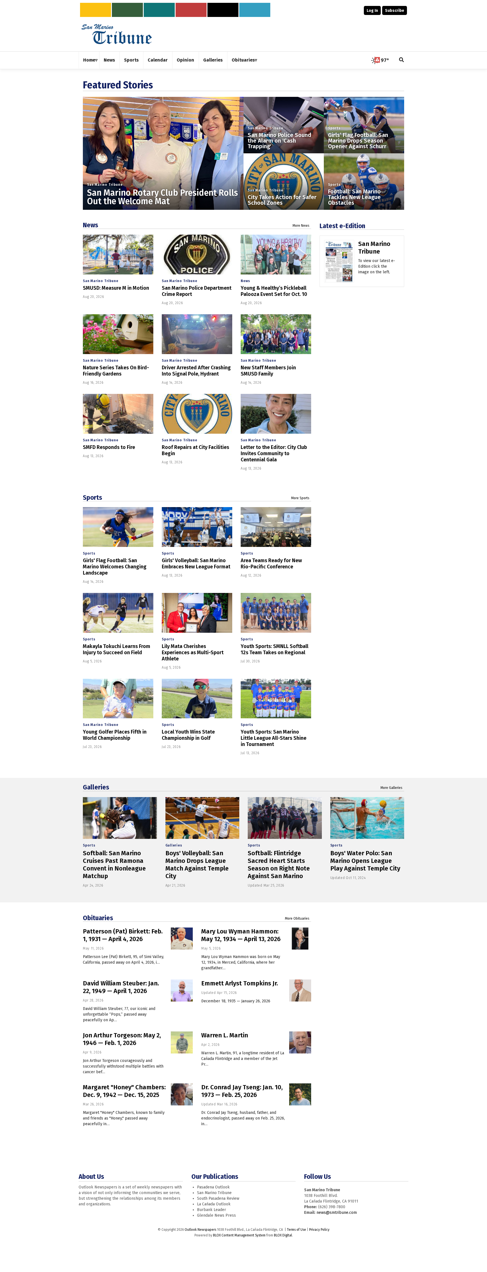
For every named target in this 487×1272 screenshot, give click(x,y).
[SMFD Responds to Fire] (118, 414)
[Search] (401, 60)
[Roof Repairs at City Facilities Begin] (197, 414)
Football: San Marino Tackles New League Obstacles (354, 197)
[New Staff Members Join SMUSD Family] (276, 334)
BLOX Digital (283, 1235)
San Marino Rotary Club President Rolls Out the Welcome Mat (162, 197)
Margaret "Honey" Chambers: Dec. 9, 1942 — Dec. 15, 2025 (124, 1091)
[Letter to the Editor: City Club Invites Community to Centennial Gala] (276, 414)
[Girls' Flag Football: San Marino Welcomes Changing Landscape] (118, 527)
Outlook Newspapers (200, 1230)
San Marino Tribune (104, 185)
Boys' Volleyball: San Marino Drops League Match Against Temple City (197, 864)
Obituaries (98, 918)
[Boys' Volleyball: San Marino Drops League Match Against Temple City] (202, 818)
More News (301, 226)
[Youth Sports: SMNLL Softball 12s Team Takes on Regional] (276, 613)
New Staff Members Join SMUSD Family (268, 371)
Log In (372, 10)
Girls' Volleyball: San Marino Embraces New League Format (196, 563)
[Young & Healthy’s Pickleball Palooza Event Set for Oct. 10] (276, 254)
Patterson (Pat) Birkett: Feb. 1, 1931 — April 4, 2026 (123, 935)
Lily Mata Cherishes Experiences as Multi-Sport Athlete (192, 652)
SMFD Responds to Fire (109, 447)
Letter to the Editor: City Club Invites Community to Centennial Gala (274, 453)
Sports (334, 128)
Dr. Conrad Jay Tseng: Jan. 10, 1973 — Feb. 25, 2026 (242, 1091)
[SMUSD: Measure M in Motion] (118, 254)
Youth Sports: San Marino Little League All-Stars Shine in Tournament (273, 738)
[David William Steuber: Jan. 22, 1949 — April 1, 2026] (182, 990)
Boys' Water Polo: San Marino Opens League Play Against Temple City (365, 860)
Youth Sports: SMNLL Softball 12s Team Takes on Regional (274, 649)
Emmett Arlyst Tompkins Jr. (239, 983)
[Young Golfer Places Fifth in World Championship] (118, 699)
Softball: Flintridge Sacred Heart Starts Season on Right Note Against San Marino (279, 864)
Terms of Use (296, 1230)
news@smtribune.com (336, 1212)
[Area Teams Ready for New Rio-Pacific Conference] (276, 527)
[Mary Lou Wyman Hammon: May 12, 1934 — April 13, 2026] (300, 939)
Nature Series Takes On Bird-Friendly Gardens (116, 371)
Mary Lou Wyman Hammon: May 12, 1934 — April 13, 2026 (241, 935)
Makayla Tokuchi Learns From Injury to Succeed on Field (116, 649)
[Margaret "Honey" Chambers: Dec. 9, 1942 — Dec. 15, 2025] (182, 1094)
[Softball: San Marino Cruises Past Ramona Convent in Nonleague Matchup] (120, 818)
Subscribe (394, 10)
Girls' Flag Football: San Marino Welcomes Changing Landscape (115, 566)
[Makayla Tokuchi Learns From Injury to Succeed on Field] (118, 613)
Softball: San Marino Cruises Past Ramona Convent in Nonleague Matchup (114, 864)
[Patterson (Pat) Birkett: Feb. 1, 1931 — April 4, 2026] (182, 939)
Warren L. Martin (224, 1035)
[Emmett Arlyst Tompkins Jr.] (300, 990)
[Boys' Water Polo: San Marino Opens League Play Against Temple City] (367, 818)
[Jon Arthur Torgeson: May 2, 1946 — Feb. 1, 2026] (182, 1042)
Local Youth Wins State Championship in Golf (188, 735)
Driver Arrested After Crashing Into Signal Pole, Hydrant (196, 371)
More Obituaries (297, 918)
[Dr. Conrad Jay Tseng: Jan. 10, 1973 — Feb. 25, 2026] (300, 1094)
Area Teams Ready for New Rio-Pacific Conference (271, 563)
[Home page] (117, 33)
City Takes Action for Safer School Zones (282, 200)
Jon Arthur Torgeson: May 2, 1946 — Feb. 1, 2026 (122, 1039)
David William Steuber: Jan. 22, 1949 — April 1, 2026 (121, 987)
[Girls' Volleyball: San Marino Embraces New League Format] (197, 527)
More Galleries (391, 788)
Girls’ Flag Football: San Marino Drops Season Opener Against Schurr (358, 141)
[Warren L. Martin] (300, 1042)
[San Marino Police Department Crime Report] (197, 254)
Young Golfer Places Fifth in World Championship (115, 735)
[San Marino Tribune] (339, 263)
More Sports (300, 498)
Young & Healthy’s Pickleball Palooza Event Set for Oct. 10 (274, 291)
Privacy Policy (319, 1230)
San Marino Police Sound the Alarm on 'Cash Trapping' (279, 141)
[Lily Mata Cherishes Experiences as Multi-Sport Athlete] (197, 613)
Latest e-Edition (342, 226)
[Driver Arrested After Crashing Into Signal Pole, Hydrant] (197, 334)
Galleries (96, 787)
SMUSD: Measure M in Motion (116, 288)
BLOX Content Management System (239, 1235)
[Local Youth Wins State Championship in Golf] (197, 699)
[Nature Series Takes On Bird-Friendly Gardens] (118, 334)
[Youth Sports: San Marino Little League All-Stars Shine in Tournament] (276, 699)
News (90, 225)
